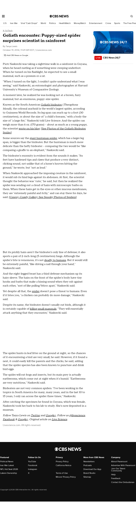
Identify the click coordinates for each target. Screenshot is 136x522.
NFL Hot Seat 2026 (9, 469)
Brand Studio (89, 473)
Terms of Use (62, 473)
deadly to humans (55, 260)
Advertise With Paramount (123, 465)
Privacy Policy (62, 461)
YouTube (32, 461)
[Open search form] (131, 16)
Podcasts (87, 465)
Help (113, 474)
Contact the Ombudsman (122, 482)
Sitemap (87, 477)
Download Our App (92, 469)
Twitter (35, 415)
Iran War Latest (7, 465)
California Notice (63, 465)
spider (35, 291)
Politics (52, 23)
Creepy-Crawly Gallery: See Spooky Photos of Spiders (43, 197)
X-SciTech (7, 31)
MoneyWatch (80, 23)
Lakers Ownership (8, 473)
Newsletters (88, 461)
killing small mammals (43, 309)
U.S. (5, 23)
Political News (6, 461)
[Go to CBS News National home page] (59, 16)
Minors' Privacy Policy (66, 477)
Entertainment (95, 23)
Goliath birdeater (51, 104)
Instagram (32, 469)
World (43, 23)
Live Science (59, 419)
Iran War (14, 23)
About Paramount (119, 461)
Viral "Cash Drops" (29, 23)
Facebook (9, 419)
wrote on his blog (29, 128)
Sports (117, 23)
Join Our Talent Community (118, 470)
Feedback (115, 478)
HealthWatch (65, 23)
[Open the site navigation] (21, 16)
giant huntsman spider (43, 138)
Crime (108, 23)
